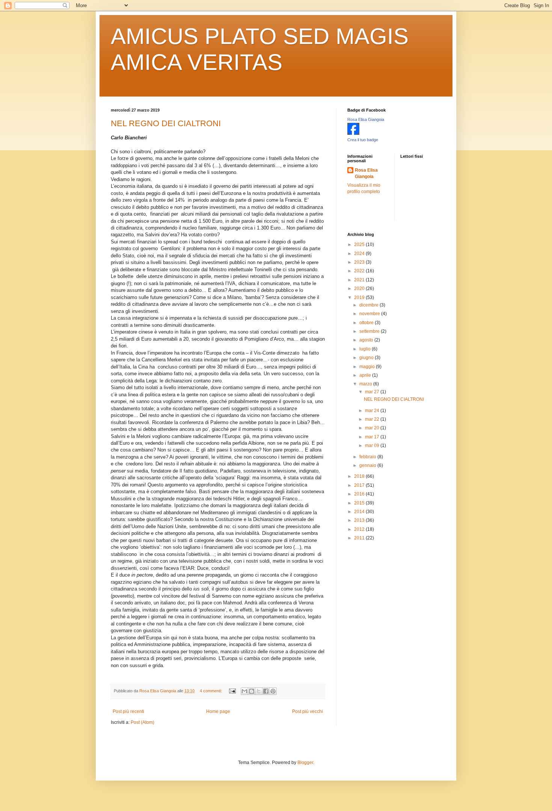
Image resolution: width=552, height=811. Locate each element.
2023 (360, 262)
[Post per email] (232, 691)
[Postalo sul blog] (251, 691)
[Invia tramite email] (244, 691)
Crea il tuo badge (362, 139)
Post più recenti (128, 711)
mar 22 (372, 419)
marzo (366, 384)
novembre (370, 313)
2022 (360, 270)
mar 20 (372, 427)
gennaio (368, 465)
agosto (366, 340)
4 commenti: (211, 691)
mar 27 (372, 391)
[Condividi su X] (258, 691)
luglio (365, 349)
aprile (365, 375)
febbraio (368, 456)
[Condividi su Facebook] (266, 691)
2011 (360, 538)
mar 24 (372, 410)
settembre (370, 331)
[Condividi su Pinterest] (273, 691)
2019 (360, 297)
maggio (367, 366)
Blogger (305, 762)
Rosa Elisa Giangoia (365, 119)
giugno (367, 357)
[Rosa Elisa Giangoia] (353, 133)
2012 (360, 529)
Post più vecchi (307, 711)
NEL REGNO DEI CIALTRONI (166, 123)
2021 (360, 279)
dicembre (369, 305)
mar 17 (372, 436)
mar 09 (372, 445)
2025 (360, 244)
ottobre (367, 322)
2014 (360, 511)
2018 (360, 476)
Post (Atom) (142, 722)
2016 (360, 494)
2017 (360, 485)
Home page (218, 711)
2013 (360, 520)
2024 (360, 253)
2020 (360, 288)
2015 (360, 503)
